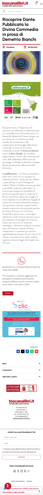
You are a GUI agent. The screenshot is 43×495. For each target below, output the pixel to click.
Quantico (29, 481)
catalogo (7, 370)
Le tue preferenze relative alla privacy (22, 488)
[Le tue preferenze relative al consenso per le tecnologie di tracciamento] (39, 491)
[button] (41, 4)
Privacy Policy (34, 449)
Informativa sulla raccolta (13, 492)
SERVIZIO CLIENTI (9, 377)
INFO (4, 364)
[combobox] (19, 11)
